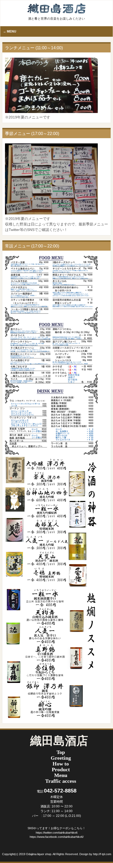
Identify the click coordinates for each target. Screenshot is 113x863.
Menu (60, 775)
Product (61, 769)
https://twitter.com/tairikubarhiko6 (57, 832)
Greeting (61, 758)
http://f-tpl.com (102, 854)
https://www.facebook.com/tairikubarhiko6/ (57, 836)
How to (61, 764)
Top (60, 752)
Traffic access (60, 781)
